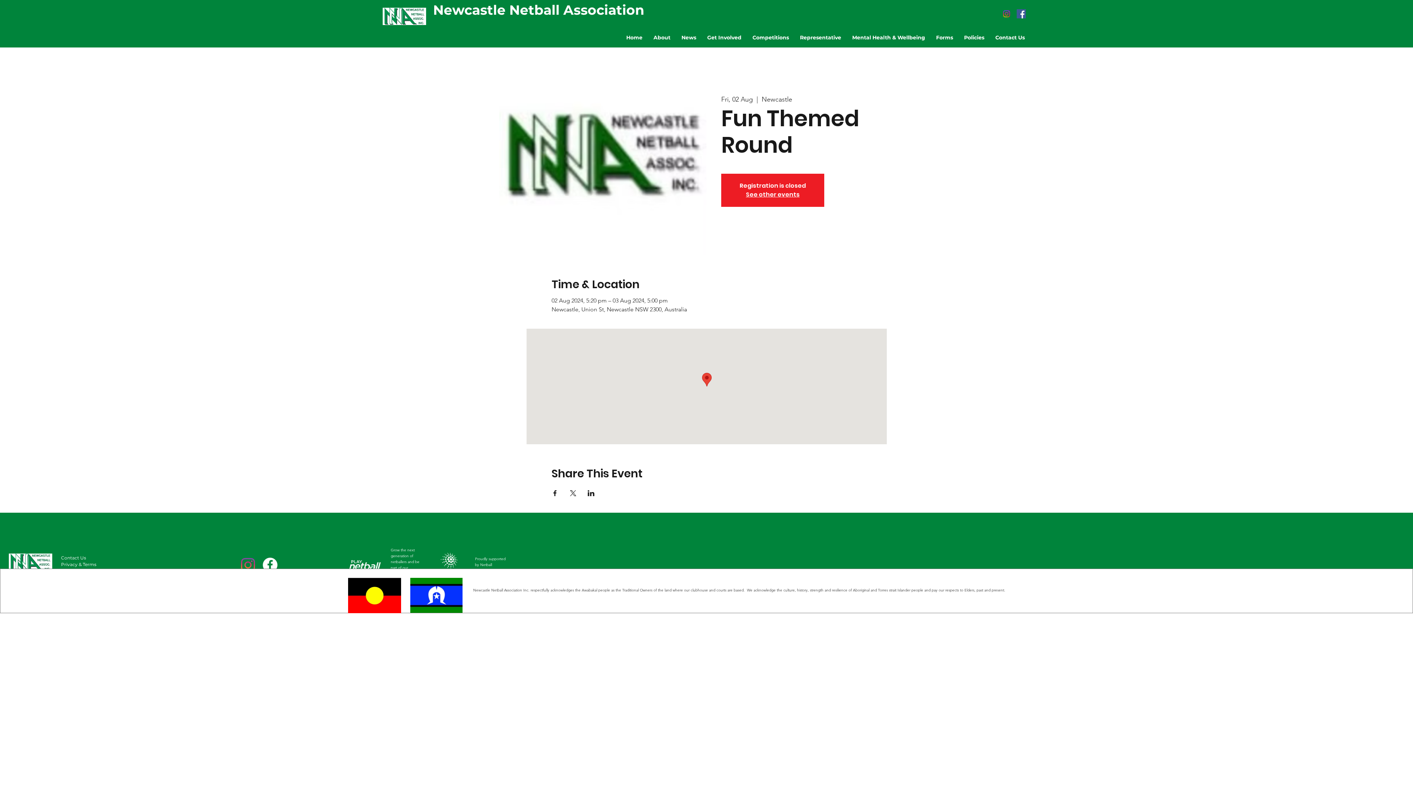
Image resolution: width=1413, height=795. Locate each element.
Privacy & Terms (78, 564)
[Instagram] (1006, 13)
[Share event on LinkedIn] (591, 493)
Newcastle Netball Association (538, 10)
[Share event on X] (573, 493)
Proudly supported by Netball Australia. (490, 564)
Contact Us (73, 558)
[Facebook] (1021, 13)
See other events (773, 194)
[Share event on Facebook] (555, 493)
